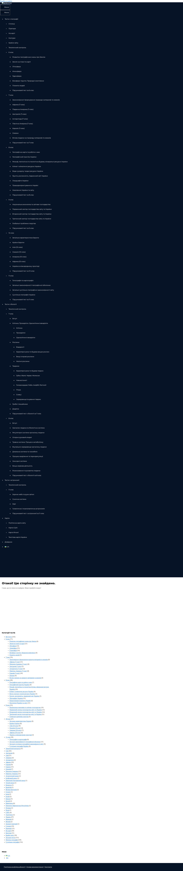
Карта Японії (13, 532)
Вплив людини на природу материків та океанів (31, 138)
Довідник (8, 542)
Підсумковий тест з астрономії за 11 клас (28, 513)
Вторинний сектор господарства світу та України (31, 214)
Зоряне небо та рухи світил (23, 494)
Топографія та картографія (22, 280)
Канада (8, 799)
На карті (12, 33)
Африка (8, 762)
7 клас (11, 95)
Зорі (14, 504)
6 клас (11, 52)
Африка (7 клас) (18, 105)
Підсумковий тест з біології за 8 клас (26, 475)
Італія (7, 796)
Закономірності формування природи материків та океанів (36, 100)
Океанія (8, 769)
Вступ (14, 318)
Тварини (15, 366)
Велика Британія (11, 789)
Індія (7, 794)
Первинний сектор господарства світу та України (32, 209)
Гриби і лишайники (20, 404)
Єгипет (8, 792)
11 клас (11, 276)
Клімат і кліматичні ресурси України (26, 166)
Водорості (20, 347)
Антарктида (10, 760)
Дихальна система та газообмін (24, 452)
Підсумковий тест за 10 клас (23, 271)
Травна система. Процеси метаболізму (27, 442)
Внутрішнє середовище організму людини (29, 447)
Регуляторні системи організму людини (28, 433)
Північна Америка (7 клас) (22, 124)
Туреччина (9, 815)
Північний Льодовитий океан (15, 780)
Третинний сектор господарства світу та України (31, 219)
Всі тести (9, 637)
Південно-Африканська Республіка (17, 805)
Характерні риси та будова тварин (29, 371)
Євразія (8, 764)
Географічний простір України (24, 157)
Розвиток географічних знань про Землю (28, 57)
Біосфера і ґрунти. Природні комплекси (28, 81)
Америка (9, 758)
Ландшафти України (20, 181)
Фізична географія (12, 840)
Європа (8, 767)
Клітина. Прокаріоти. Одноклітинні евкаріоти (30, 323)
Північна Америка (12, 773)
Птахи (18, 390)
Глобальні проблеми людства (24, 223)
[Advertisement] (91, 564)
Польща (8, 808)
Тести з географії (11, 19)
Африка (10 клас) (18, 261)
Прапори (12, 28)
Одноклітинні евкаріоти (25, 337)
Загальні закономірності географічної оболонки (31, 285)
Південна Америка (12, 771)
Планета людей (18, 86)
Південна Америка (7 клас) (22, 109)
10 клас (11, 233)
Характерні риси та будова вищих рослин (32, 352)
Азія (7, 755)
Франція (8, 819)
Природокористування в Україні (25, 185)
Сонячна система (19, 499)
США (7, 812)
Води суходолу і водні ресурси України (27, 171)
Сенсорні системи (19, 461)
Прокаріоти (20, 333)
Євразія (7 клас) (18, 128)
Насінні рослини (22, 361)
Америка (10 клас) (19, 257)
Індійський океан (11, 778)
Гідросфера (16, 76)
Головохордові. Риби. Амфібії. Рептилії (31, 385)
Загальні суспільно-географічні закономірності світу (33, 290)
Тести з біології (11, 304)
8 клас (11, 147)
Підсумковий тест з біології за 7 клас (26, 414)
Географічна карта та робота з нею (26, 152)
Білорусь (8, 785)
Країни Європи (18, 242)
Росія (7, 810)
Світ (7, 751)
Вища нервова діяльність (22, 466)
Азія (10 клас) (17, 247)
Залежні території (11, 824)
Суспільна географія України (23, 295)
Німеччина (9, 803)
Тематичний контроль (17, 47)
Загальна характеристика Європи (25, 238)
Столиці (12, 24)
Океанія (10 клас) (19, 252)
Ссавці (18, 395)
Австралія (9, 753)
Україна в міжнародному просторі (25, 266)
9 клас (11, 200)
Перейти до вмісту (6, 1)
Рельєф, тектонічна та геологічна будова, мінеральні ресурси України (40, 162)
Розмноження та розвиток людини (26, 471)
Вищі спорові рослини (25, 356)
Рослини (15, 342)
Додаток (15, 409)
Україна (8, 817)
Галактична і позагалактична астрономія (28, 509)
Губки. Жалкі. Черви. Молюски (28, 376)
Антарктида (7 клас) (20, 119)
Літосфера (16, 67)
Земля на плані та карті (21, 62)
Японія (8, 821)
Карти (7, 518)
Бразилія (8, 787)
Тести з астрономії (12, 480)
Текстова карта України (18, 537)
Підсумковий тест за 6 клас (23, 90)
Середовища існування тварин (28, 399)
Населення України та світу (23, 190)
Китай (8, 801)
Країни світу (13, 43)
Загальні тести (10, 837)
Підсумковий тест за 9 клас (23, 228)
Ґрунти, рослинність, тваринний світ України (30, 176)
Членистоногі (21, 380)
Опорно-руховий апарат (22, 437)
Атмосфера (16, 71)
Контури (12, 38)
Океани (15, 133)
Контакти (48, 867)
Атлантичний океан (12, 776)
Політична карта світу (17, 523)
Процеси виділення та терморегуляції (27, 456)
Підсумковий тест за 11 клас (23, 299)
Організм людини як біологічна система (28, 428)
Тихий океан (10, 783)
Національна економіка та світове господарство (31, 204)
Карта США (13, 528)
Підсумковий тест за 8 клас (23, 195)
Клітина (19, 328)
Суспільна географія (12, 842)
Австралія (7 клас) (19, 114)
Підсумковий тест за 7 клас (23, 143)
